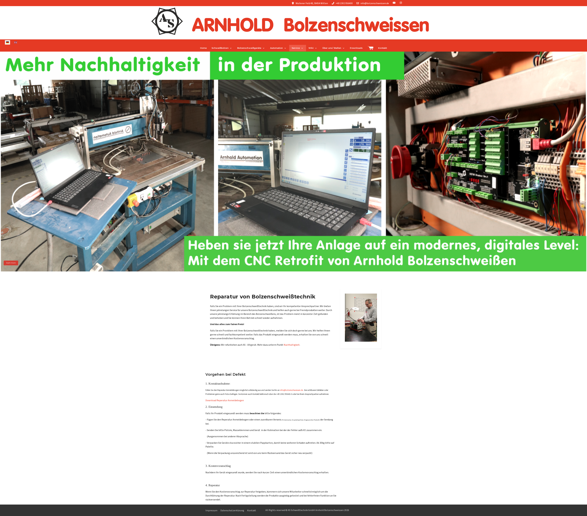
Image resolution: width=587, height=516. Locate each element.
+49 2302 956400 (344, 3)
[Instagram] (400, 3)
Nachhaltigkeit (292, 345)
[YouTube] (394, 3)
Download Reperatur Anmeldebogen (224, 400)
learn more (11, 262)
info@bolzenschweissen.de (374, 3)
